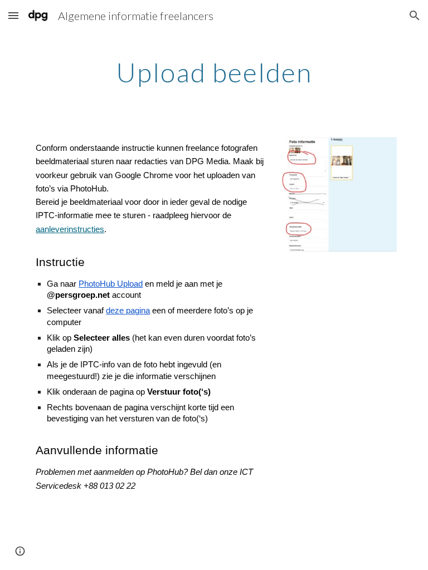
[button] (13, 15)
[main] (214, 69)
